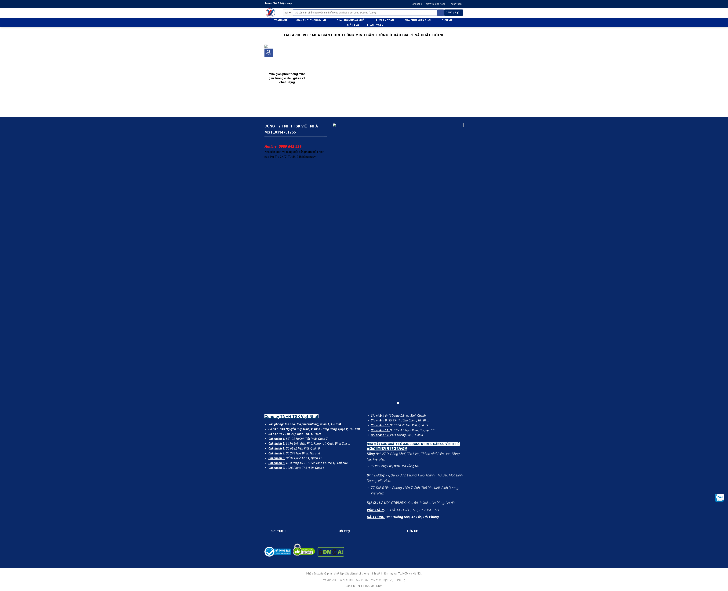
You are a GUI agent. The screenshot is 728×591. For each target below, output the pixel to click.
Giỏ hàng (353, 25)
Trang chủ (281, 20)
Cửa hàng (417, 3)
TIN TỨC (376, 580)
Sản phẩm (362, 580)
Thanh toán (455, 3)
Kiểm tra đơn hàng (436, 3)
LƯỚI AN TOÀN (385, 20)
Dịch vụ (447, 20)
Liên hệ (400, 580)
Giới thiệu (346, 580)
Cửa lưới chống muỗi (351, 20)
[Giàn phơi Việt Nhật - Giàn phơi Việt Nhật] (270, 13)
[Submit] (441, 12)
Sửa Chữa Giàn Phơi (418, 20)
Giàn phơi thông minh (311, 20)
